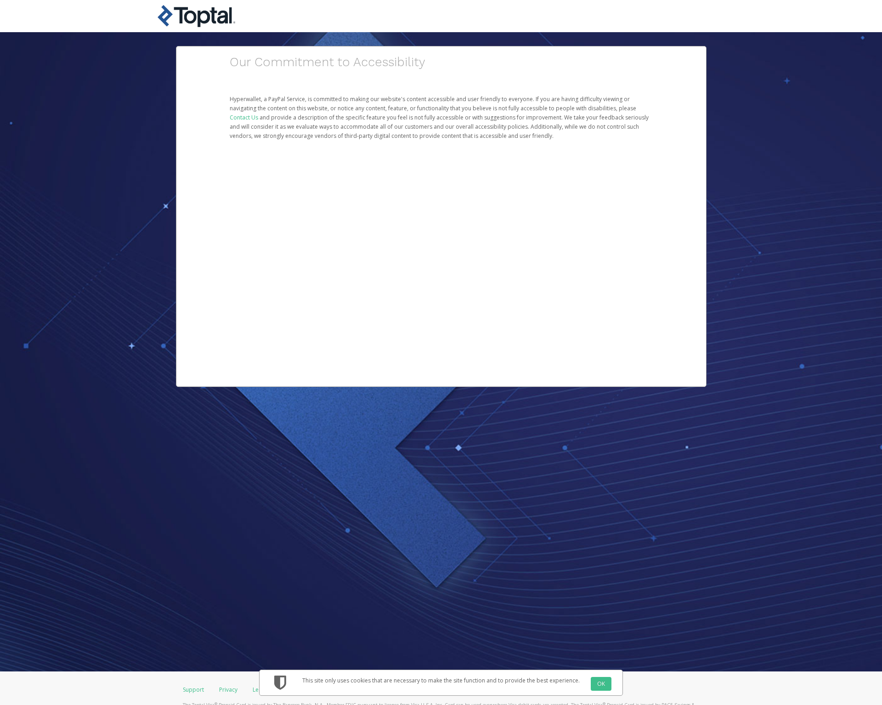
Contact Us (245, 117)
